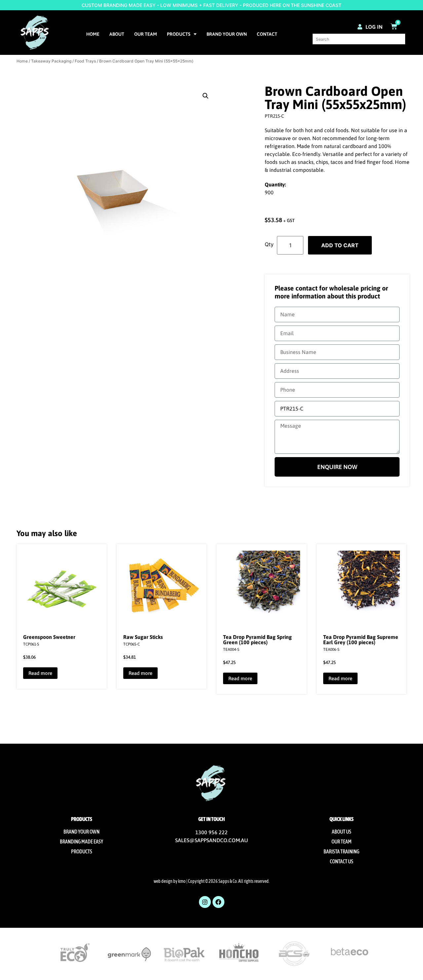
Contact (267, 34)
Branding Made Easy (81, 841)
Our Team (145, 34)
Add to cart (340, 245)
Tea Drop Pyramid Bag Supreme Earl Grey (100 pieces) (360, 639)
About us (341, 832)
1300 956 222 (211, 832)
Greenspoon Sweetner (49, 637)
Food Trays (85, 61)
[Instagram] (205, 902)
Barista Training (341, 851)
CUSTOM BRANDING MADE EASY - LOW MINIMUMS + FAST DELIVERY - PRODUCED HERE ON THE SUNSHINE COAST (211, 5)
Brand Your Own (227, 34)
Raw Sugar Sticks (143, 637)
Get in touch (211, 819)
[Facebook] (218, 902)
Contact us (341, 861)
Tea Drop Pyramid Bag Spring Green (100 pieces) (257, 639)
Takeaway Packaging (51, 61)
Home (92, 34)
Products (178, 34)
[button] (206, 96)
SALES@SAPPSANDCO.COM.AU (211, 840)
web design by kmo (170, 881)
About (116, 34)
